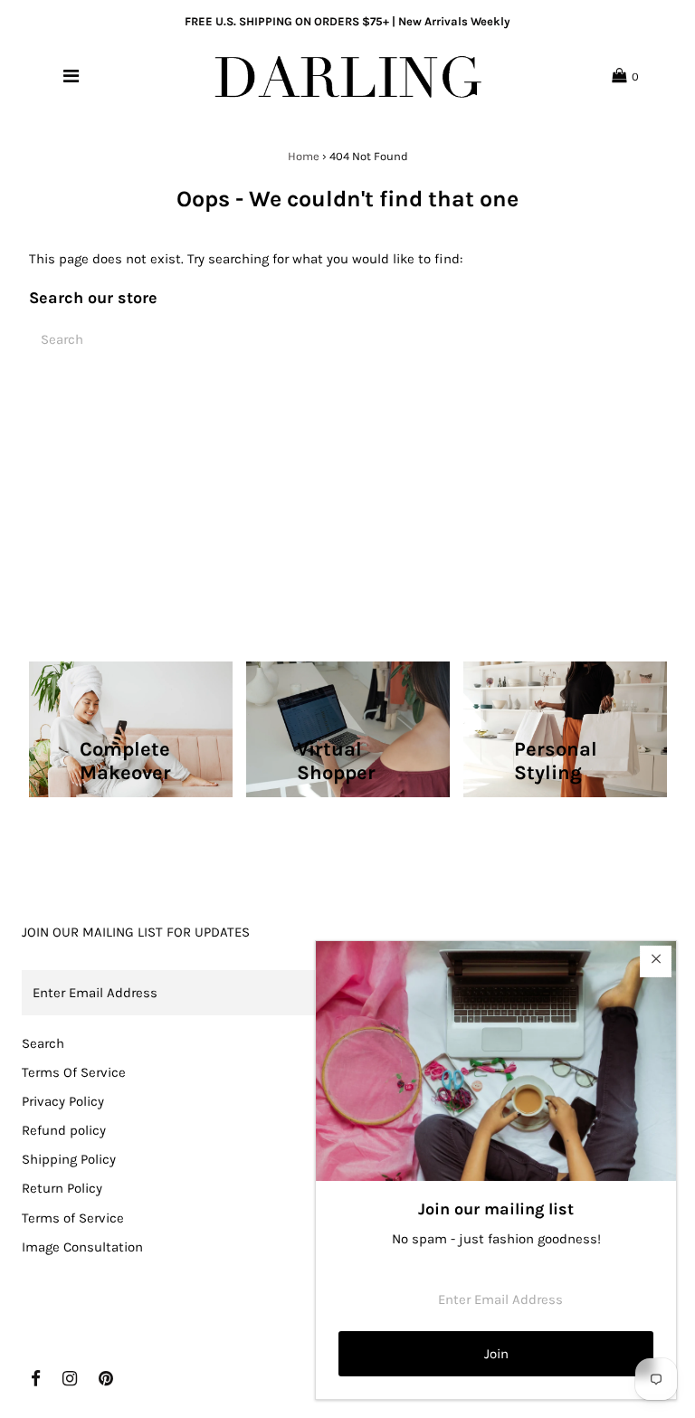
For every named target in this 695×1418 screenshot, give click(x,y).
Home (303, 156)
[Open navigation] (70, 76)
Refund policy (64, 1130)
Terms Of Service (74, 1072)
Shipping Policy (69, 1159)
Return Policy (62, 1188)
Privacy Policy (63, 1101)
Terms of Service (73, 1218)
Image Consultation (82, 1247)
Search (43, 1043)
